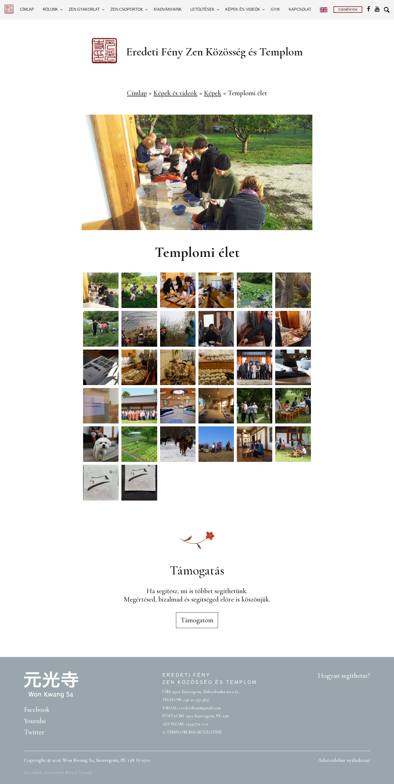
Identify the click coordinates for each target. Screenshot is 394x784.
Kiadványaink (168, 9)
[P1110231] (139, 367)
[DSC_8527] (254, 405)
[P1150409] (216, 444)
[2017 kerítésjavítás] (293, 290)
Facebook (37, 709)
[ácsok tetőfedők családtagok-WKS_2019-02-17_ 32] (216, 328)
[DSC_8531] (293, 405)
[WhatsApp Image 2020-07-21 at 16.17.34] (178, 405)
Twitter (34, 732)
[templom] (139, 482)
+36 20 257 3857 (196, 699)
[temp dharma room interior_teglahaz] (216, 405)
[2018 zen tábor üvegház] (139, 328)
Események (347, 9)
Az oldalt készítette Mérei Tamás (58, 772)
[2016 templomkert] (254, 290)
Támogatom (197, 620)
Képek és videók (242, 9)
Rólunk (50, 9)
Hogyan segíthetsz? (344, 675)
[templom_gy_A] (101, 482)
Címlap (27, 9)
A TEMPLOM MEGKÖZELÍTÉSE (192, 732)
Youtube (35, 721)
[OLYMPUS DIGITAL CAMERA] (254, 367)
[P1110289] (178, 444)
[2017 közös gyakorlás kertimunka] (101, 328)
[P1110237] (216, 367)
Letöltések (202, 9)
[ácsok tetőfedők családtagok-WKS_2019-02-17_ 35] (293, 328)
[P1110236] (178, 367)
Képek (212, 93)
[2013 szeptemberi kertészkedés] (139, 290)
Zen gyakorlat (84, 9)
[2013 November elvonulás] (101, 290)
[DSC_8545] (101, 444)
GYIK (275, 9)
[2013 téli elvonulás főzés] (216, 290)
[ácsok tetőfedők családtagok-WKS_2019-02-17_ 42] (101, 367)
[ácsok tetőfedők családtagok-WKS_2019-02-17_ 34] (254, 328)
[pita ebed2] (254, 444)
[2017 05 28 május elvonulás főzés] (178, 290)
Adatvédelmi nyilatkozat (344, 760)
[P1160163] (139, 444)
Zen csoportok (126, 9)
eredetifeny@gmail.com (200, 707)
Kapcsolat (300, 9)
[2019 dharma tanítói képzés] (178, 328)
